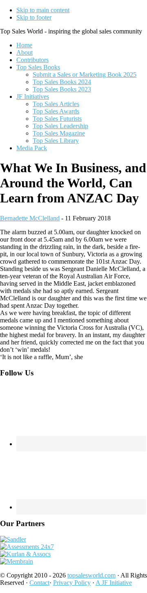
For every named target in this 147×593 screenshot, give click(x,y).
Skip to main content (42, 10)
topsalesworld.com (91, 575)
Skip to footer (33, 17)
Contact (39, 582)
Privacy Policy (72, 582)
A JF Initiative (114, 582)
